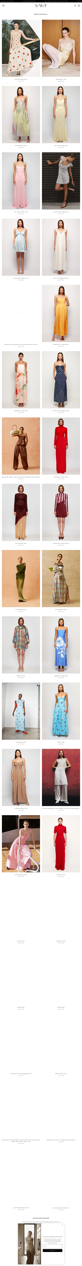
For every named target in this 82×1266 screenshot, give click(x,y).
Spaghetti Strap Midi (21, 410)
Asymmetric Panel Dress (61, 543)
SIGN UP (52, 1250)
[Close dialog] (62, 1225)
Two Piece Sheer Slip (61, 145)
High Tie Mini (21, 675)
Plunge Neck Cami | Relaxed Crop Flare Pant (61, 1139)
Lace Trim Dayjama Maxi (61, 278)
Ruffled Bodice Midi (21, 808)
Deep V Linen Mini (61, 1073)
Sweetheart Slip (61, 79)
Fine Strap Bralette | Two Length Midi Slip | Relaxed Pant (61, 808)
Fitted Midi (61, 742)
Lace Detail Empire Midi (21, 1207)
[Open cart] (79, 5)
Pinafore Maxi (61, 941)
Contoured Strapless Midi (61, 410)
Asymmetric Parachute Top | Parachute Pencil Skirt (21, 344)
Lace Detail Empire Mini (21, 278)
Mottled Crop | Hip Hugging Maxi (21, 1073)
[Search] (75, 5)
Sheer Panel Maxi (21, 543)
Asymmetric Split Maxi (61, 477)
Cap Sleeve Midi (21, 742)
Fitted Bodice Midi (21, 145)
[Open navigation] (3, 5)
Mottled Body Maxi (21, 79)
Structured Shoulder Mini (61, 1207)
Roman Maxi (21, 941)
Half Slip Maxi (61, 874)
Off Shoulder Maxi (61, 609)
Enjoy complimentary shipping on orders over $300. (17, 1)
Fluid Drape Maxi (21, 609)
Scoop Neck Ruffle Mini (61, 211)
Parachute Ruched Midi (61, 344)
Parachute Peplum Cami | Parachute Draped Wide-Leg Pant (21, 477)
